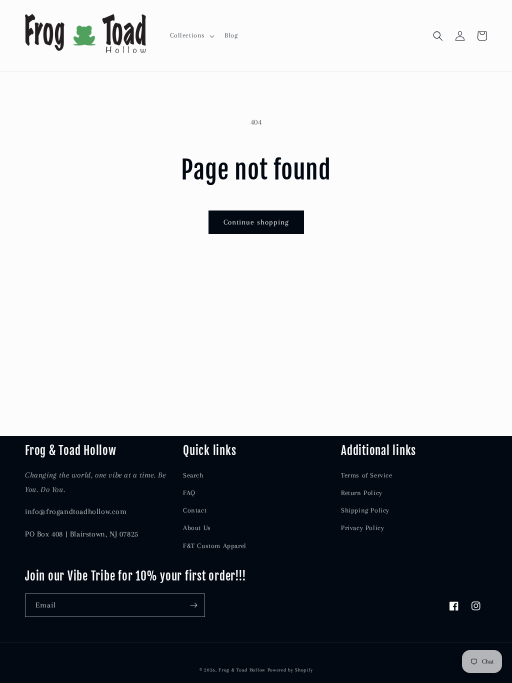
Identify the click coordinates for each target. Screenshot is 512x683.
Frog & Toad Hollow (242, 669)
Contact (194, 510)
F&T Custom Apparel (214, 546)
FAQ (189, 492)
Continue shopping (256, 222)
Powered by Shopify (290, 669)
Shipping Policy (365, 510)
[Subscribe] (193, 605)
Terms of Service (366, 475)
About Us (197, 528)
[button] (191, 35)
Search (193, 475)
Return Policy (361, 492)
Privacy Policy (362, 528)
